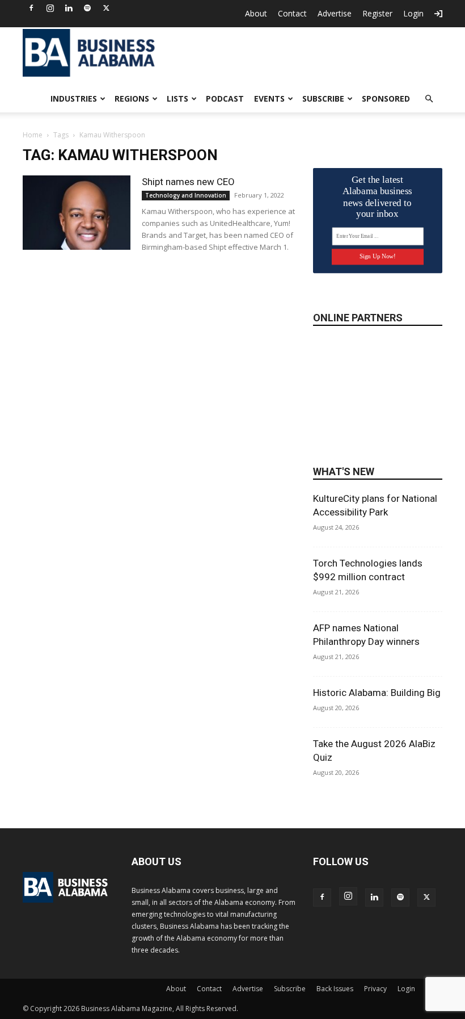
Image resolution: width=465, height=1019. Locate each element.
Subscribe (323, 98)
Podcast (225, 98)
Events (269, 98)
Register (377, 13)
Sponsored (386, 98)
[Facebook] (31, 8)
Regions (132, 98)
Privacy (375, 988)
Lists (177, 98)
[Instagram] (49, 8)
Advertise (335, 13)
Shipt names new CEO (188, 181)
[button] (428, 99)
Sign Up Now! (377, 256)
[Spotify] (87, 8)
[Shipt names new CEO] (76, 212)
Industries (73, 98)
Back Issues (334, 988)
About (256, 13)
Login (413, 13)
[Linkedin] (68, 8)
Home (33, 135)
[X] (106, 8)
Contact (292, 13)
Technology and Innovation (185, 195)
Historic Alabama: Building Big (377, 692)
